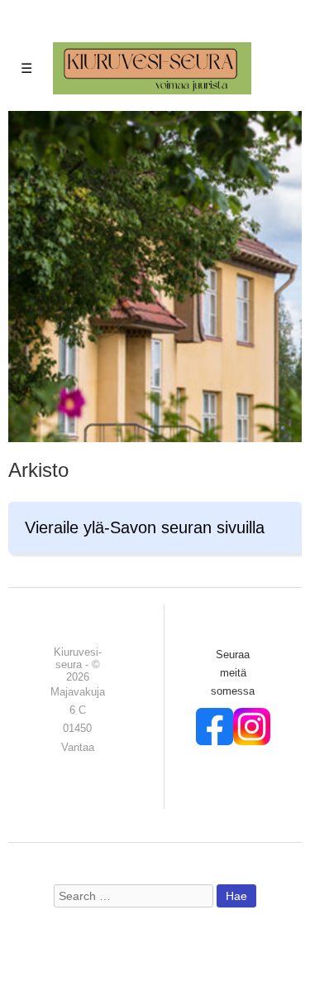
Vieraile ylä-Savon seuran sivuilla (145, 527)
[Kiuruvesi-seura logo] (152, 68)
